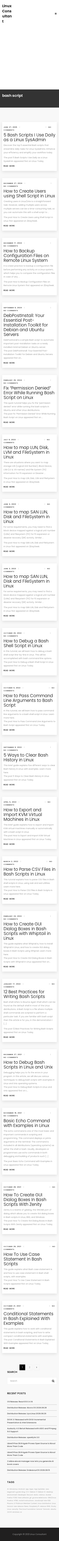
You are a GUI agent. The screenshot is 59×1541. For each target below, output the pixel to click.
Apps (31, 1489)
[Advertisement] (29, 55)
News (26, 1506)
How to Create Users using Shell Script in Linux (29, 193)
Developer (22, 1495)
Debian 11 (33, 1492)
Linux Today (38, 161)
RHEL (49, 1506)
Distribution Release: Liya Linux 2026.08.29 (26, 1413)
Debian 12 (42, 1492)
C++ (27, 1492)
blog (23, 1492)
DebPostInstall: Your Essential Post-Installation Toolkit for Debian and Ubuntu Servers (26, 324)
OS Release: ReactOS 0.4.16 (20, 1401)
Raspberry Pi (34, 1506)
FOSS (15, 1497)
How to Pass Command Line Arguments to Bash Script (28, 700)
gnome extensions (39, 1497)
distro (36, 1495)
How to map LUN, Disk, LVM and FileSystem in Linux (26, 452)
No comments (11, 186)
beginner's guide (14, 1492)
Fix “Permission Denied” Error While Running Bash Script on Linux (29, 393)
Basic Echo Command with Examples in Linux (27, 1123)
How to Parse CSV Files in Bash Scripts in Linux (29, 871)
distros (42, 1495)
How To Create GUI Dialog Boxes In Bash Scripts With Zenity (25, 1199)
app (27, 1489)
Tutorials (46, 1509)
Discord (30, 1495)
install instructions (26, 1500)
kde (45, 1500)
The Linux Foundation (27, 1509)
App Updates (39, 1489)
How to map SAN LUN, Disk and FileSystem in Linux (27, 516)
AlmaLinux (13, 1489)
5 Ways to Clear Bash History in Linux (26, 757)
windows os (17, 1512)
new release (18, 1506)
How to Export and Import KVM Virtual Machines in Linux (23, 814)
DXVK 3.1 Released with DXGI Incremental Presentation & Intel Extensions (26, 1421)
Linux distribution (44, 1503)
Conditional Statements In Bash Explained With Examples (28, 1318)
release (43, 1506)
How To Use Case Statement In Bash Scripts (23, 1259)
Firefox (9, 1497)
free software (23, 1497)
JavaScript (39, 1500)
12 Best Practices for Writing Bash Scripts (24, 994)
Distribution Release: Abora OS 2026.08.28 (27, 1407)
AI (8, 1489)
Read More (9, 166)
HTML (16, 1500)
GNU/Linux (52, 1497)
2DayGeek (32, 220)
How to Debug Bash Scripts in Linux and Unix (28, 1064)
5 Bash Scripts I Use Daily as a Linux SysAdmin (29, 137)
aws (47, 1489)
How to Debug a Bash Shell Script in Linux (26, 643)
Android (21, 1489)
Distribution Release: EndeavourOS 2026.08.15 (28, 1470)
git (30, 1497)
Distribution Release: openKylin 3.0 (23, 1437)
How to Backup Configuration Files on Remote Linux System (26, 255)
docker (48, 1495)
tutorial (39, 1509)
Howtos (10, 1500)
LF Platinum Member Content (25, 1503)
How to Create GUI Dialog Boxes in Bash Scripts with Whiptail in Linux (27, 931)
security (15, 1509)
